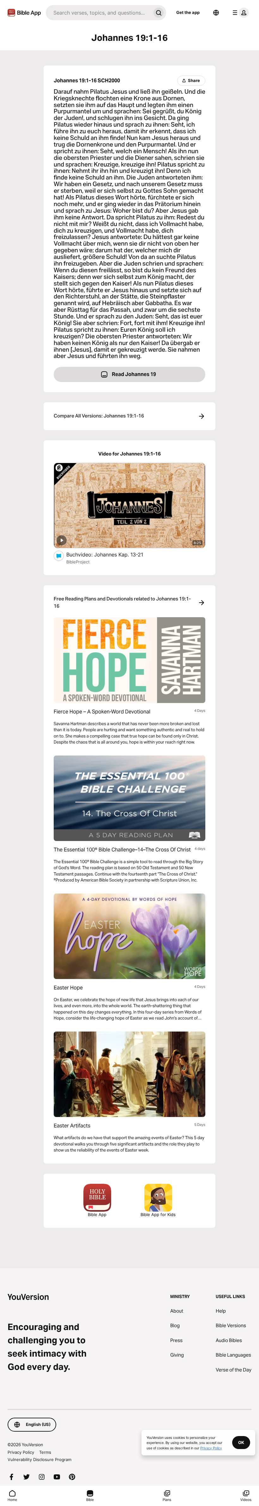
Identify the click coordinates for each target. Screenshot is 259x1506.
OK (241, 1442)
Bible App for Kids (158, 1214)
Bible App (97, 1214)
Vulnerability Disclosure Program (39, 1459)
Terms (45, 1452)
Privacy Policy (21, 1452)
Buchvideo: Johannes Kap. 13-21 (111, 554)
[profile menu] (239, 12)
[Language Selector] (216, 12)
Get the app (188, 12)
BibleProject (78, 561)
